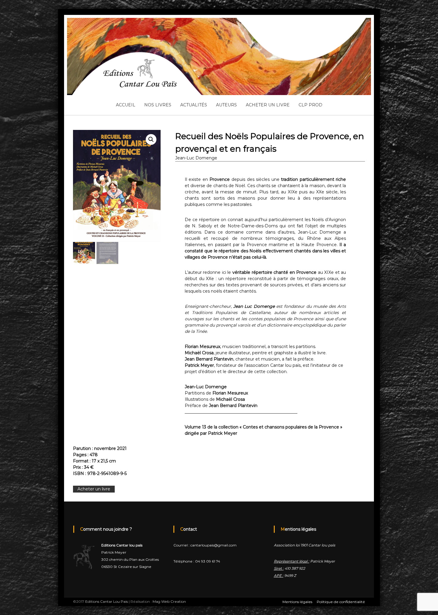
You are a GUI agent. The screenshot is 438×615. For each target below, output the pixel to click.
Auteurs (226, 105)
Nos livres (157, 105)
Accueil (125, 105)
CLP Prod (310, 105)
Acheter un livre (268, 105)
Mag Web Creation (169, 601)
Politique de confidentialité (341, 602)
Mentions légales (297, 602)
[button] (151, 139)
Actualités (193, 105)
